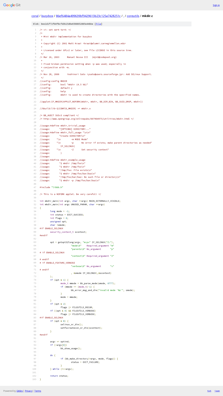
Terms (37, 390)
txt (209, 390)
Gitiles (19, 390)
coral (35, 16)
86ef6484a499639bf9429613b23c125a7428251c (88, 16)
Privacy (28, 390)
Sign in (216, 5)
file (98, 24)
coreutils (133, 16)
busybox (47, 16)
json (217, 390)
